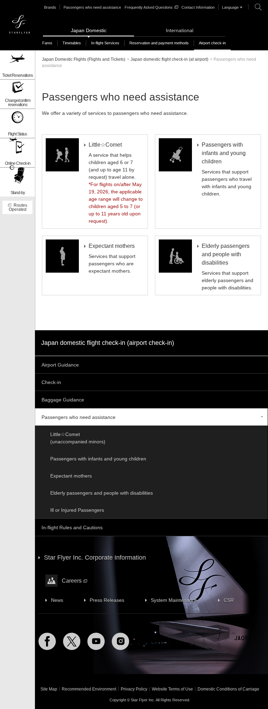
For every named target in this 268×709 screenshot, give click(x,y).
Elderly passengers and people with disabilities (101, 493)
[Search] (258, 6)
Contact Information (198, 7)
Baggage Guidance (63, 399)
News (57, 600)
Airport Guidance (60, 365)
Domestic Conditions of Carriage (228, 689)
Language (230, 7)
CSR (229, 600)
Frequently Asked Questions (149, 7)
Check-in (51, 382)
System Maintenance (174, 600)
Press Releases (107, 600)
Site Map (48, 689)
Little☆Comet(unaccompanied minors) (77, 437)
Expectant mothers (71, 476)
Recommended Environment (89, 689)
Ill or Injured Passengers (77, 510)
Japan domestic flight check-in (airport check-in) (107, 342)
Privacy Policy (134, 689)
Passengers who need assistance (92, 7)
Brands (50, 7)
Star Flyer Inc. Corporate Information (95, 557)
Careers (72, 581)
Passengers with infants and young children (98, 458)
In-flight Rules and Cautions (72, 527)
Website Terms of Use (172, 689)
